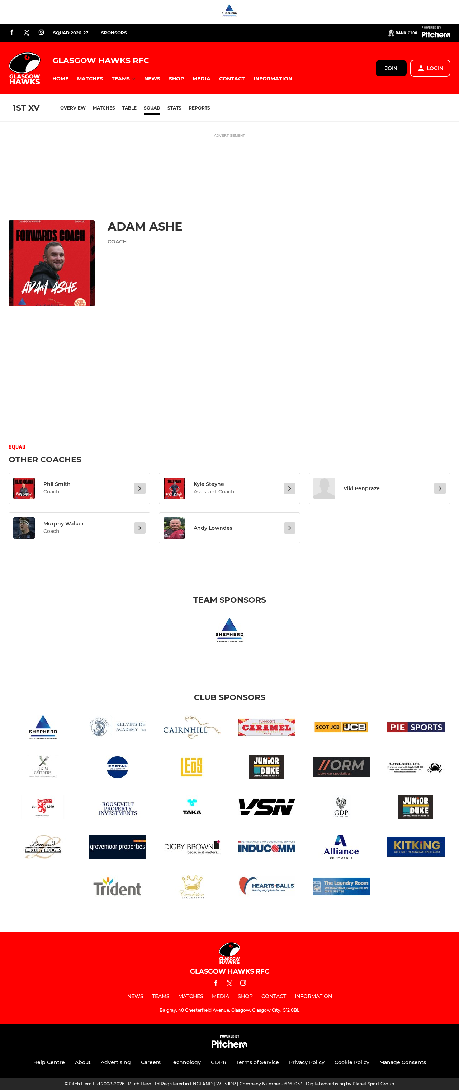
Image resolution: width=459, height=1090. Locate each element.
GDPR (218, 1062)
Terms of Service (257, 1062)
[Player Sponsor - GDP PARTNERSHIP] (341, 808)
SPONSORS (114, 33)
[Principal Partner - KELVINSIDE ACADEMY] (117, 728)
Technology (186, 1062)
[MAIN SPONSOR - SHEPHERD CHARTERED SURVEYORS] (229, 12)
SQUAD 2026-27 (70, 33)
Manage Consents (402, 1062)
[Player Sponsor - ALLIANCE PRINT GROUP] (341, 848)
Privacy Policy (307, 1062)
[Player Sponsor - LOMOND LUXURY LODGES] (43, 848)
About (83, 1062)
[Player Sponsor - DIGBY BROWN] (192, 848)
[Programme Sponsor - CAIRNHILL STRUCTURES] (192, 728)
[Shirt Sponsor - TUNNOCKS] (266, 728)
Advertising (116, 1062)
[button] (60, 79)
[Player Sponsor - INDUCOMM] (266, 848)
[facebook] (12, 32)
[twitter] (26, 33)
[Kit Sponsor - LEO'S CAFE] (192, 768)
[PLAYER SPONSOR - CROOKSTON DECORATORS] (192, 888)
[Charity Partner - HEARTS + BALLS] (266, 888)
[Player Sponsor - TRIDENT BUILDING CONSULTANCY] (117, 888)
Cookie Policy (352, 1062)
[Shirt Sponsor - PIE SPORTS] (416, 728)
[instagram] (41, 32)
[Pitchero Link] (436, 36)
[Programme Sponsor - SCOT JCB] (341, 728)
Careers (151, 1062)
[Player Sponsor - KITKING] (416, 848)
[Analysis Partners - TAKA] (192, 808)
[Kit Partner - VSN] (266, 808)
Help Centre (49, 1062)
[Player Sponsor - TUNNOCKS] (43, 808)
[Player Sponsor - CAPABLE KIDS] (416, 808)
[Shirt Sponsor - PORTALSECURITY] (117, 768)
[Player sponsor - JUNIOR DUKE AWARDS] (266, 768)
